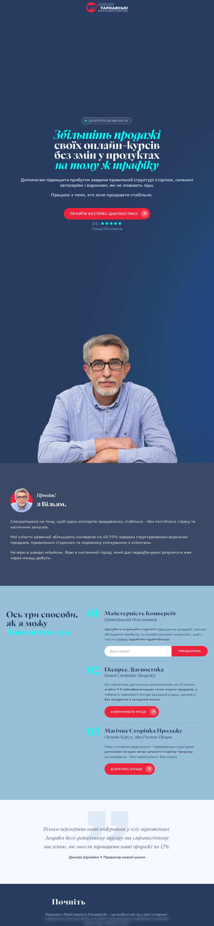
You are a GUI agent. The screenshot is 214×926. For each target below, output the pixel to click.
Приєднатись (189, 651)
